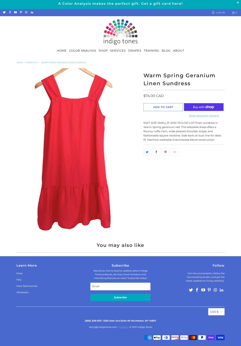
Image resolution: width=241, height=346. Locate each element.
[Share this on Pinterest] (165, 152)
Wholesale (22, 292)
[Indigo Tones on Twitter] (4, 12)
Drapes (134, 50)
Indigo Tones (144, 327)
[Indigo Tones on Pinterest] (20, 12)
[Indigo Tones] (121, 32)
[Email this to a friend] (175, 152)
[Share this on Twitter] (147, 152)
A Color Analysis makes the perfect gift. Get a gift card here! (120, 4)
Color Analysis (82, 50)
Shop (103, 50)
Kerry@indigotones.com (103, 327)
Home (62, 50)
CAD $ (214, 311)
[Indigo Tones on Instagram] (26, 12)
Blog (166, 50)
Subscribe (120, 297)
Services (118, 50)
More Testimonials (26, 286)
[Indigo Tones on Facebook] (9, 12)
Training (151, 50)
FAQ (18, 279)
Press (19, 273)
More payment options (204, 115)
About (178, 50)
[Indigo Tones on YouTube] (15, 12)
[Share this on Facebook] (156, 152)
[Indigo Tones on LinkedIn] (31, 12)
